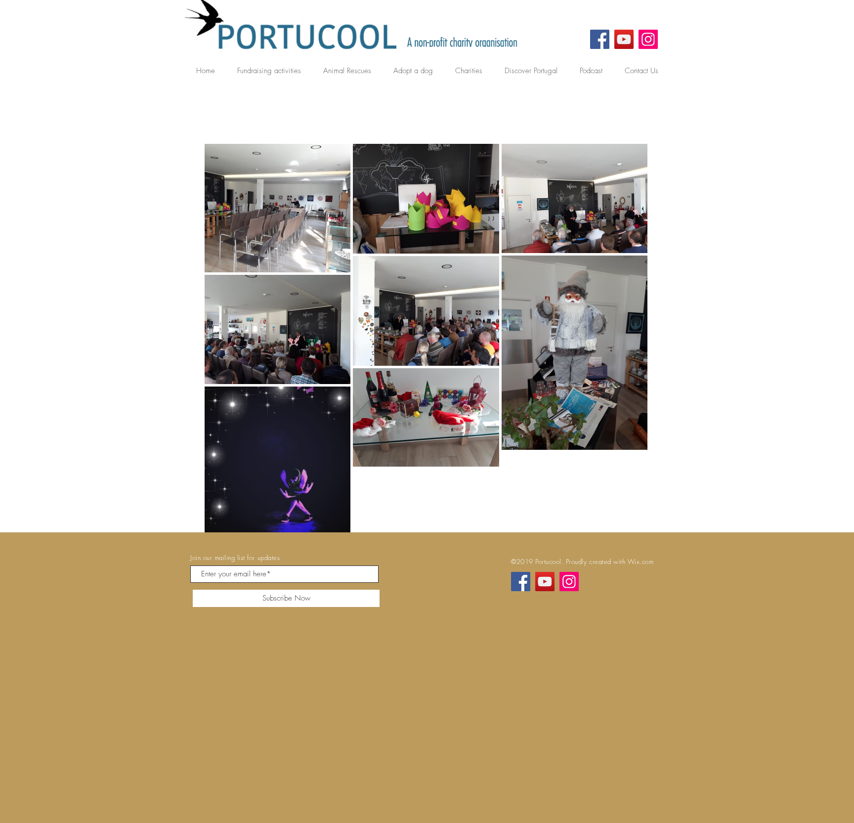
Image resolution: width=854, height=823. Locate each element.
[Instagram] (648, 39)
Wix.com (641, 561)
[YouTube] (624, 39)
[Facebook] (599, 39)
